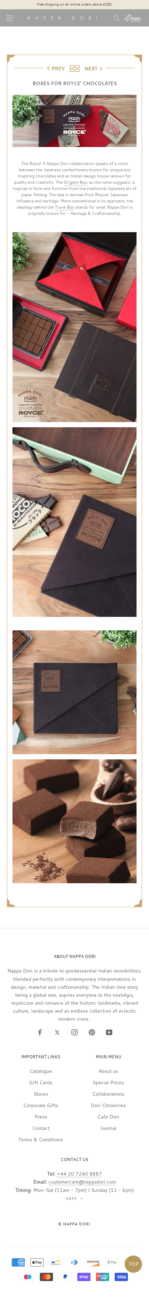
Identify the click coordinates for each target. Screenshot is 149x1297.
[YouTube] (109, 1031)
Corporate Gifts (40, 1105)
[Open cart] (133, 18)
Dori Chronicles (108, 1105)
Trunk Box (64, 207)
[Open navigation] (9, 18)
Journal (108, 1128)
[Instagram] (74, 1031)
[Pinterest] (92, 1031)
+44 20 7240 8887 (79, 1173)
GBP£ (71, 1198)
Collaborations (108, 1093)
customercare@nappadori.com (82, 1181)
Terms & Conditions (40, 1139)
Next (91, 68)
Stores (41, 1093)
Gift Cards (40, 1082)
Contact (41, 1128)
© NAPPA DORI (74, 1224)
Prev (58, 68)
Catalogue (40, 1071)
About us (108, 1071)
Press (41, 1116)
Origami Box (75, 182)
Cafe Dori (108, 1116)
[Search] (117, 18)
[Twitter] (57, 1031)
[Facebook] (40, 1031)
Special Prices (108, 1082)
